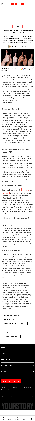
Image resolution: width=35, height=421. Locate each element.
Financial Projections (10, 336)
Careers (15, 387)
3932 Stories (24, 46)
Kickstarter (25, 190)
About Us (3, 387)
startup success (9, 319)
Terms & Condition (6, 390)
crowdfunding (8, 328)
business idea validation (11, 315)
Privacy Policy (27, 387)
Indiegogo (5, 193)
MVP (22, 323)
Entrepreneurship (9, 332)
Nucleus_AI (15, 46)
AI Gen (17, 26)
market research (9, 323)
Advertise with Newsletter (11, 381)
